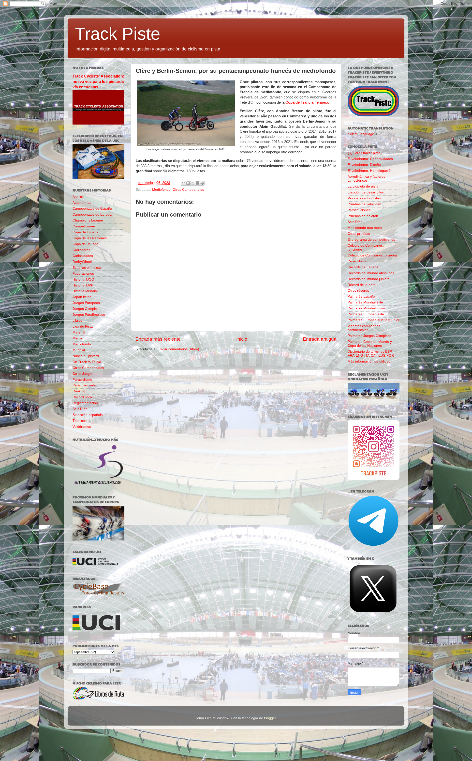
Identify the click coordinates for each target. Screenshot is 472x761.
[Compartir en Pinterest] (202, 183)
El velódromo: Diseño (364, 165)
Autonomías (82, 203)
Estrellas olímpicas (87, 268)
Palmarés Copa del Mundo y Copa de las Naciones (370, 344)
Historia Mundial (85, 291)
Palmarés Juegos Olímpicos (369, 336)
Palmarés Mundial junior (366, 308)
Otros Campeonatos (188, 189)
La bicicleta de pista (363, 186)
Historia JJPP (83, 285)
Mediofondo (161, 189)
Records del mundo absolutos (371, 273)
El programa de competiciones (371, 239)
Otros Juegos (83, 374)
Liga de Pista (83, 326)
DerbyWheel (82, 262)
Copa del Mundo (85, 244)
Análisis (78, 197)
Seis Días (80, 409)
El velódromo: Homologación (370, 171)
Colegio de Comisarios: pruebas (373, 255)
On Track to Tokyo (87, 362)
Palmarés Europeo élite (366, 314)
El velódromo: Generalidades (370, 159)
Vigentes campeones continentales (364, 328)
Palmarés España (361, 296)
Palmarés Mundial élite (365, 302)
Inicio (241, 339)
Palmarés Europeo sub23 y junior (373, 320)
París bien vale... (86, 385)
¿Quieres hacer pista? (365, 153)
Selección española (88, 415)
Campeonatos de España (92, 208)
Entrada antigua (320, 339)
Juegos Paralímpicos (89, 315)
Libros (77, 320)
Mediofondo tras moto (365, 228)
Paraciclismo (82, 379)
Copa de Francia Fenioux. (307, 102)
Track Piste (117, 33)
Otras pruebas (359, 234)
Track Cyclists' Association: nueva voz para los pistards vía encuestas (98, 81)
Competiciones (84, 226)
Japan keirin (82, 297)
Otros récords (358, 290)
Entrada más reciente (158, 339)
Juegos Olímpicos (86, 309)
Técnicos (80, 421)
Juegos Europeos (86, 303)
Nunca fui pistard (86, 356)
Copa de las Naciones (90, 238)
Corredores (81, 250)
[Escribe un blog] (188, 183)
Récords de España (363, 267)
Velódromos (82, 426)
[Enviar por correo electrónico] (183, 183)
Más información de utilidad (369, 361)
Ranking (79, 391)
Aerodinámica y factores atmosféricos (366, 178)
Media (77, 338)
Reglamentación (85, 403)
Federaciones (83, 273)
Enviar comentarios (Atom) (178, 349)
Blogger (270, 718)
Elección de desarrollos (366, 192)
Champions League (88, 220)
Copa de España (86, 232)
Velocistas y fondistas (364, 198)
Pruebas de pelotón (363, 216)
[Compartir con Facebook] (197, 183)
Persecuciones (359, 210)
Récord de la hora (362, 285)
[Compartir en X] (192, 183)
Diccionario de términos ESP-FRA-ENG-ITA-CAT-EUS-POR (371, 353)
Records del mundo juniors (368, 279)
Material (79, 332)
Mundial (79, 350)
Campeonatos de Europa (92, 214)
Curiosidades (83, 256)
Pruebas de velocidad (364, 204)
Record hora (82, 397)
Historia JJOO (83, 279)
